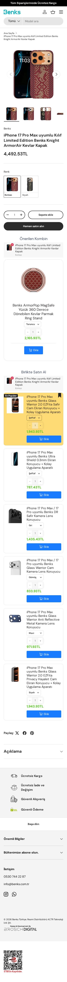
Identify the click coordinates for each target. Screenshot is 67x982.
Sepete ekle (46, 214)
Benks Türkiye (19, 919)
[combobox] (33, 21)
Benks (7, 128)
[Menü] (61, 12)
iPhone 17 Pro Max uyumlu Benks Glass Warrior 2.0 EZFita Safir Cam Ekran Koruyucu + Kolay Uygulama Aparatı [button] (44, 404)
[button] (53, 12)
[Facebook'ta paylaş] (24, 733)
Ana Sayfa (9, 33)
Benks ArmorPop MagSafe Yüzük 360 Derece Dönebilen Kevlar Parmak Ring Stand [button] (34, 311)
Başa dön (33, 824)
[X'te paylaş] (17, 733)
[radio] (12, 186)
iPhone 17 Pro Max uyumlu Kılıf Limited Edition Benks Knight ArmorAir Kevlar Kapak (31, 38)
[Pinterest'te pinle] (32, 733)
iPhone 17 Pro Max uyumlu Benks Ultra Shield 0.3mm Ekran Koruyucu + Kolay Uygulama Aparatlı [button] (41, 460)
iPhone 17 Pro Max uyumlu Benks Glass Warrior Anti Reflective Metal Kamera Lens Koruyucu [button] (43, 619)
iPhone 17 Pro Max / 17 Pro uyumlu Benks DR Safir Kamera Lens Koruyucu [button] (42, 514)
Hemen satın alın (33, 226)
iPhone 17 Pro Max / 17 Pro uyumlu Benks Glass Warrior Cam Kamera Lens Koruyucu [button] (43, 566)
